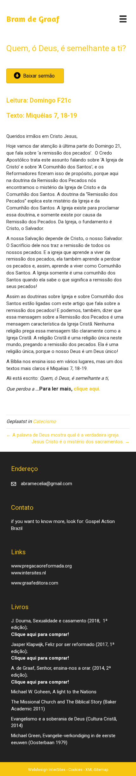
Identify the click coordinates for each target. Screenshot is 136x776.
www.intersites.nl (28, 573)
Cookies (75, 769)
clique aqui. (87, 389)
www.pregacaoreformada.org (41, 566)
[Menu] (123, 19)
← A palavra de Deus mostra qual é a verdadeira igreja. (63, 435)
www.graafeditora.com (34, 583)
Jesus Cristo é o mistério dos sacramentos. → (81, 441)
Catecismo (44, 421)
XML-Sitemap (96, 769)
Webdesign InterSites (46, 769)
